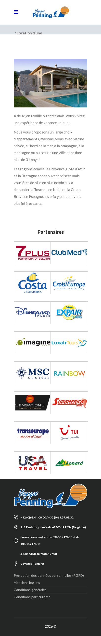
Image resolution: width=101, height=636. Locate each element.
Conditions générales (30, 590)
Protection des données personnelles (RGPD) (49, 575)
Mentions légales (27, 582)
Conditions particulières (32, 597)
